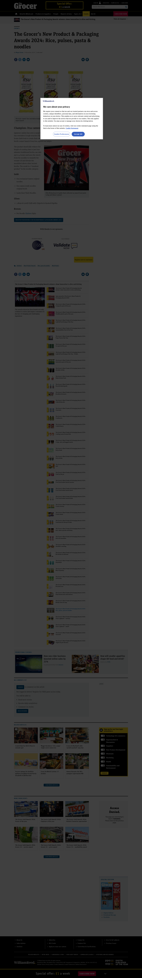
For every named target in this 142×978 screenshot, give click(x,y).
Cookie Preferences (61, 134)
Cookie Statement (72, 128)
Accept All (78, 134)
